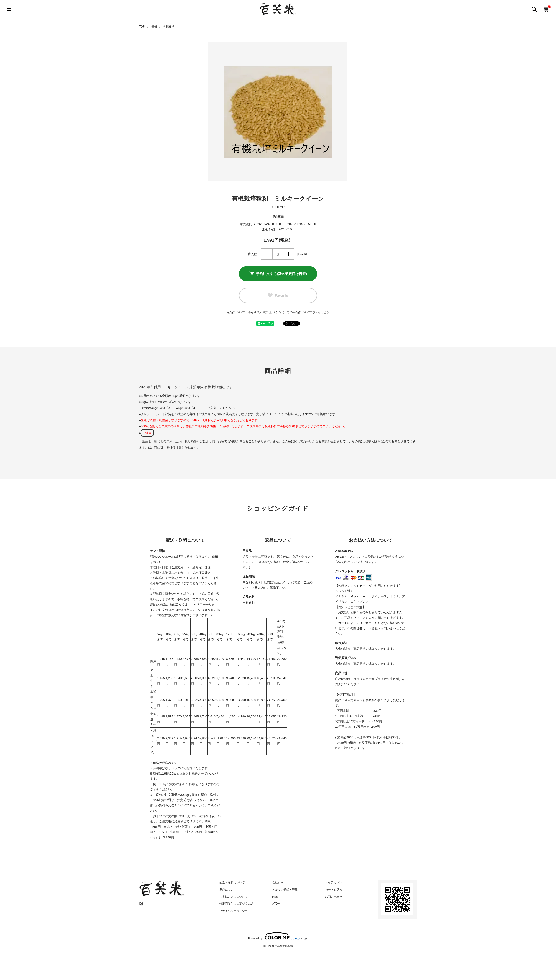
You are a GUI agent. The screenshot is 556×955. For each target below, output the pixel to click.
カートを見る (333, 889)
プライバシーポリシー (233, 910)
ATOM (276, 903)
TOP (142, 26)
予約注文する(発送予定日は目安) (281, 273)
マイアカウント (335, 882)
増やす (288, 254)
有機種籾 (168, 26)
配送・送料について (232, 882)
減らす (266, 254)
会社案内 (277, 882)
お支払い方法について (233, 896)
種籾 (154, 26)
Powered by (255, 938)
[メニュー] (8, 8)
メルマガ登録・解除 (285, 889)
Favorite (281, 295)
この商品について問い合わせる (308, 312)
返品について (236, 312)
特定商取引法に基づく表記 (266, 312)
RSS (275, 896)
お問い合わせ (333, 896)
